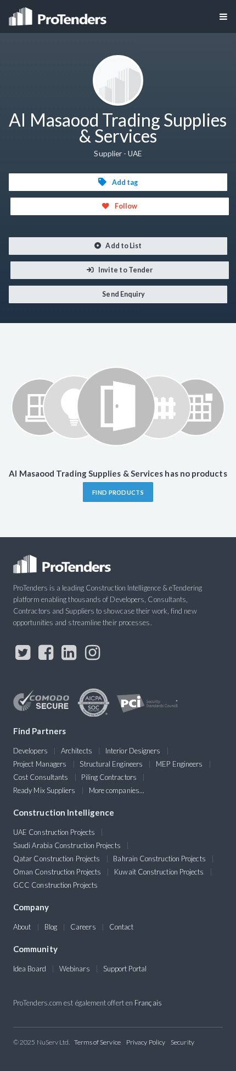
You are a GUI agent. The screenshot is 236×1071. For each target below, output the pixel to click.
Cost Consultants (40, 777)
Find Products (118, 492)
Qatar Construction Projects (56, 858)
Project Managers (39, 763)
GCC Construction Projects (55, 885)
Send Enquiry (123, 294)
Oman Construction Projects (57, 871)
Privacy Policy (145, 1042)
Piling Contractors (108, 777)
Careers (83, 926)
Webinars (74, 968)
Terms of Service (97, 1042)
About (22, 926)
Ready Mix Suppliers (44, 790)
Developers (30, 750)
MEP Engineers (179, 763)
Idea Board (29, 968)
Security (182, 1042)
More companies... (116, 790)
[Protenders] (59, 13)
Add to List (123, 246)
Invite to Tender (125, 270)
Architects (76, 750)
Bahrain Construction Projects (159, 858)
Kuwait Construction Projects (159, 871)
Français (148, 1002)
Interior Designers (132, 750)
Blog (50, 926)
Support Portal (125, 968)
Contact (121, 926)
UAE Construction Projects (54, 832)
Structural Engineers (111, 763)
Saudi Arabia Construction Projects (67, 845)
